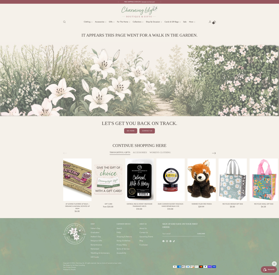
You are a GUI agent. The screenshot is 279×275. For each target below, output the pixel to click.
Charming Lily (80, 263)
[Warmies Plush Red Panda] (201, 179)
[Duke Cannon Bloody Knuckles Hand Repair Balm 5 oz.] (170, 179)
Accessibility (121, 253)
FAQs (119, 232)
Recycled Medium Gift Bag (233, 204)
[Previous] (118, 2)
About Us (143, 228)
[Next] (160, 2)
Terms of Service (123, 248)
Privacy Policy (122, 244)
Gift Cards (95, 257)
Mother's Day (96, 236)
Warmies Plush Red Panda (202, 204)
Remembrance (96, 244)
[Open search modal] (64, 22)
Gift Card (108, 204)
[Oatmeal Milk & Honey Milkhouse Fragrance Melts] (139, 179)
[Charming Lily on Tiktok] (174, 241)
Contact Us (144, 232)
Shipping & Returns (124, 236)
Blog (141, 240)
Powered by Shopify (69, 269)
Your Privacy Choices (69, 267)
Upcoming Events (146, 236)
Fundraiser (144, 244)
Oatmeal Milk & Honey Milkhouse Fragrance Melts (139, 205)
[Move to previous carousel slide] (65, 153)
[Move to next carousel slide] (214, 153)
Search (119, 228)
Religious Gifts (96, 240)
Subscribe (201, 234)
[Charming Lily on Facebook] (163, 241)
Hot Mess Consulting (78, 265)
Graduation (95, 232)
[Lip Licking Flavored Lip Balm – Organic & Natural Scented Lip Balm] (77, 179)
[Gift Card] (108, 179)
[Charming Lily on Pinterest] (170, 241)
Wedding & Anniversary (100, 253)
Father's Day (95, 228)
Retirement (95, 248)
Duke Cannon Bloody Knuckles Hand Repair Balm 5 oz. (170, 205)
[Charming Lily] (139, 11)
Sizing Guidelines (123, 240)
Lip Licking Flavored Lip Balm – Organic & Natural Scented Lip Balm (77, 206)
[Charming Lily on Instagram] (167, 241)
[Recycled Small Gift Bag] (264, 179)
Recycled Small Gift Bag (263, 204)
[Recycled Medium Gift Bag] (233, 179)
